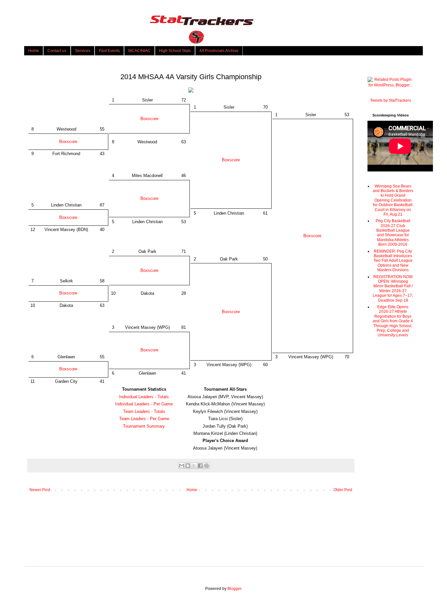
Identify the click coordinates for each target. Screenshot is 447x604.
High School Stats (175, 50)
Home (33, 50)
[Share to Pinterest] (206, 465)
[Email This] (181, 465)
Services (82, 50)
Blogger (234, 588)
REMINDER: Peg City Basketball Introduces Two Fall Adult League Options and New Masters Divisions (393, 261)
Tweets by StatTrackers (390, 100)
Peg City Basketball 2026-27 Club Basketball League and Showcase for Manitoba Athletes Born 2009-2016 (393, 233)
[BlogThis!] (188, 465)
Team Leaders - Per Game (144, 418)
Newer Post (39, 490)
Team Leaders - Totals (144, 411)
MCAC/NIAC (139, 50)
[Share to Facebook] (200, 465)
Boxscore (149, 118)
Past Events (109, 50)
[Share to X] (194, 465)
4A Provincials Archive (219, 50)
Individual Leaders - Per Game (144, 403)
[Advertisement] (390, 446)
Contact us (56, 50)
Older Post (342, 490)
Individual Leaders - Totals (144, 396)
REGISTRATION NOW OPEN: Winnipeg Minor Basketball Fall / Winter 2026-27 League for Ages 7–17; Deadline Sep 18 (393, 289)
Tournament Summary (144, 426)
